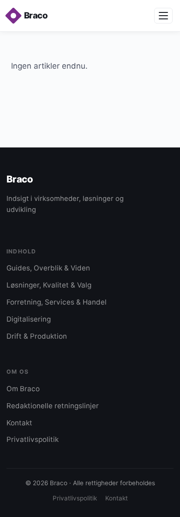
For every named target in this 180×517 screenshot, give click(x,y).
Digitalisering (28, 319)
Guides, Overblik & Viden (48, 268)
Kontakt (19, 422)
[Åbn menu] (163, 16)
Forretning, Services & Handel (56, 302)
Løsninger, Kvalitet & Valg (48, 285)
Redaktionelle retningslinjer (52, 405)
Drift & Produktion (36, 336)
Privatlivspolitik (32, 439)
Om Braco (23, 388)
